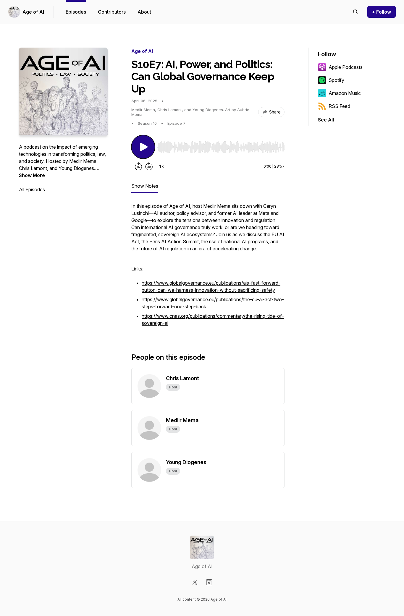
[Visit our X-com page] (195, 582)
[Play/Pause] (143, 147)
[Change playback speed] (161, 166)
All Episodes (32, 189)
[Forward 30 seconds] (149, 166)
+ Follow (381, 12)
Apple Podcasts (346, 67)
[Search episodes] (355, 11)
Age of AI (33, 12)
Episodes (76, 12)
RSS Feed (339, 106)
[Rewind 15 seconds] (138, 166)
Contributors (112, 12)
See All (326, 120)
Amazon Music (345, 93)
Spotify (336, 80)
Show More (32, 175)
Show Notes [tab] (144, 186)
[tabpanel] (208, 268)
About (144, 12)
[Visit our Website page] (209, 582)
